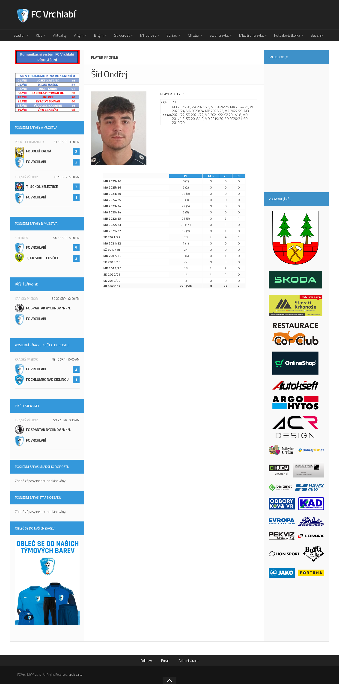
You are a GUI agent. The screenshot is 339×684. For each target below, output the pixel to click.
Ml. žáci (193, 35)
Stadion (19, 35)
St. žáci (172, 35)
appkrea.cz (76, 674)
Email (165, 660)
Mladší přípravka (251, 35)
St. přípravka (219, 35)
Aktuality (60, 35)
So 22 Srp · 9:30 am (66, 420)
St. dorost (122, 35)
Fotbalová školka (287, 35)
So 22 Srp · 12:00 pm (66, 298)
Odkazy (146, 660)
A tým (78, 35)
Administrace (188, 660)
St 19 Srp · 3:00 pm (67, 142)
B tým (99, 35)
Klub (39, 35)
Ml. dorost (148, 35)
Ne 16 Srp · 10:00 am (66, 359)
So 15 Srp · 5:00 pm (66, 238)
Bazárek (317, 35)
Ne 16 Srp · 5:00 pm (67, 177)
